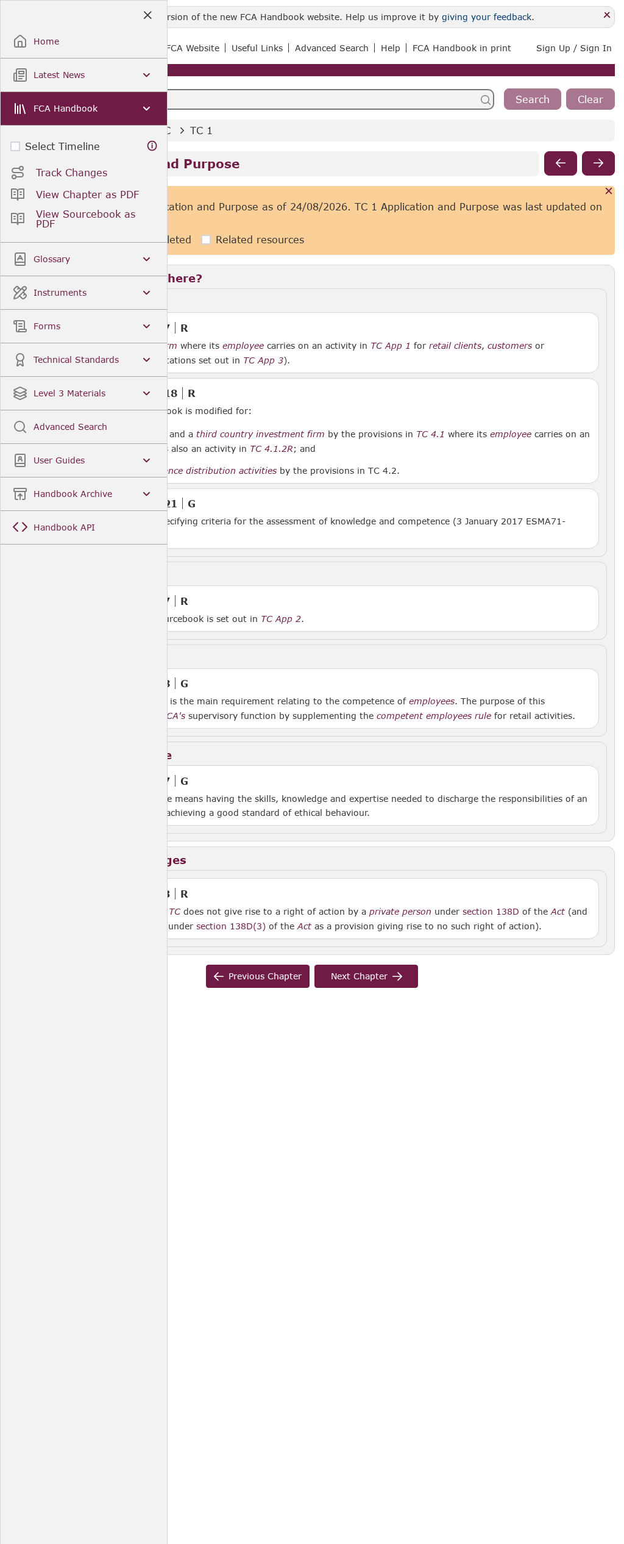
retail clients (455, 345)
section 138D (491, 911)
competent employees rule (434, 716)
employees (432, 701)
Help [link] (390, 48)
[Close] (607, 16)
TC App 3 (263, 360)
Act (558, 911)
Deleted (172, 239)
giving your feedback (486, 17)
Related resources (260, 239)
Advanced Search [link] (332, 48)
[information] (152, 146)
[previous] (560, 163)
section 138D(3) (231, 926)
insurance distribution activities (209, 470)
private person (400, 911)
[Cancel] (609, 192)
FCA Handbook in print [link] (462, 48)
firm (168, 345)
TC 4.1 (430, 433)
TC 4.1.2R (271, 448)
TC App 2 (281, 618)
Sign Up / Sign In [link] (574, 48)
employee (243, 345)
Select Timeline (62, 146)
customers (510, 345)
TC (174, 911)
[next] (598, 163)
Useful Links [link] (257, 48)
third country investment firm (260, 434)
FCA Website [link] (192, 48)
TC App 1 (390, 345)
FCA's (173, 716)
